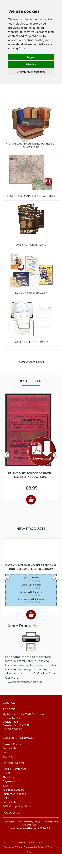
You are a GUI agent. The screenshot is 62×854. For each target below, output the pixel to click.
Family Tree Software (31, 293)
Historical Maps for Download (31, 196)
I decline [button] (31, 64)
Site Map (8, 756)
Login (6, 752)
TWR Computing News (17, 806)
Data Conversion (31, 362)
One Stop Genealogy (31, 244)
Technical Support (13, 789)
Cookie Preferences (14, 768)
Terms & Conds (12, 744)
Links (6, 798)
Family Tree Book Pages (31, 342)
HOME (7, 773)
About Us (8, 777)
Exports (7, 785)
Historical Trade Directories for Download (31, 145)
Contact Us (9, 748)
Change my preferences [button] (31, 71)
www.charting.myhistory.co (25, 681)
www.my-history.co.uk (33, 669)
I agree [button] (31, 57)
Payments (9, 781)
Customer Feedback (15, 793)
